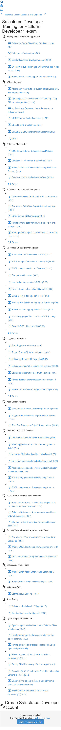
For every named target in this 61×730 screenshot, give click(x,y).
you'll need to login (42, 718)
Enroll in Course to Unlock (30, 721)
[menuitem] (1, 6)
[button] (1, 2)
